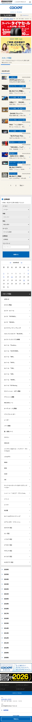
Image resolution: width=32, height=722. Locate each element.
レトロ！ (6, 504)
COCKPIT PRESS (20, 2)
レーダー (6, 420)
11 (12, 277)
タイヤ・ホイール (9, 310)
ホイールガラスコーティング (12, 516)
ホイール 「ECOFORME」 (11, 351)
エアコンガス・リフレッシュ (12, 522)
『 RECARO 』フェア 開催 (18, 147)
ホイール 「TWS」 (9, 368)
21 (24, 280)
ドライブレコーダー (9, 414)
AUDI (5, 474)
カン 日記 (7, 533)
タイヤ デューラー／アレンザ (12, 328)
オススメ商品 (8, 305)
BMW (5, 462)
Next (21, 185)
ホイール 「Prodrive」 (10, 345)
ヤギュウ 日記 (8, 550)
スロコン (6, 437)
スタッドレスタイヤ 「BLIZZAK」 (14, 333)
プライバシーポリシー (23, 685)
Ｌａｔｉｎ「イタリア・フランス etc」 (15, 493)
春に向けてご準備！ (15, 176)
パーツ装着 (7, 425)
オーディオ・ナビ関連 (10, 408)
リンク (3, 689)
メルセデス (7, 456)
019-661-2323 (8, 19)
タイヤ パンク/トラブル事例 (12, 339)
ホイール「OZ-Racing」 (11, 385)
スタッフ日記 (7, 294)
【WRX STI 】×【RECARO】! (19, 156)
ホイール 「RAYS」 (9, 362)
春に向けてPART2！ (16, 167)
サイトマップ (21, 689)
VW (5, 479)
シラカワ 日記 (8, 539)
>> (21, 262)
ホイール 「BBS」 (9, 356)
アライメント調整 (9, 397)
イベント (6, 499)
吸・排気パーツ (8, 431)
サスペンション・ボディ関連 (12, 391)
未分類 (6, 510)
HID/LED (6, 443)
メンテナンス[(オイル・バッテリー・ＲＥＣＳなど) (15, 450)
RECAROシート (8, 402)
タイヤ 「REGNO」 (9, 322)
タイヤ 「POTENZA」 (10, 316)
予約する (16, 719)
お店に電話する (9, 15)
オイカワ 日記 (8, 556)
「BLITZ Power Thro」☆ (17, 136)
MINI (5, 468)
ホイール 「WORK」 (10, 379)
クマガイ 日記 (8, 545)
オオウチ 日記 (8, 527)
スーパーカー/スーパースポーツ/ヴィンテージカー (15, 486)
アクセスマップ (25, 15)
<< (10, 262)
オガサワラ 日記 (8, 562)
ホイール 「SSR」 (9, 374)
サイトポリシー (5, 685)
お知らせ (6, 299)
